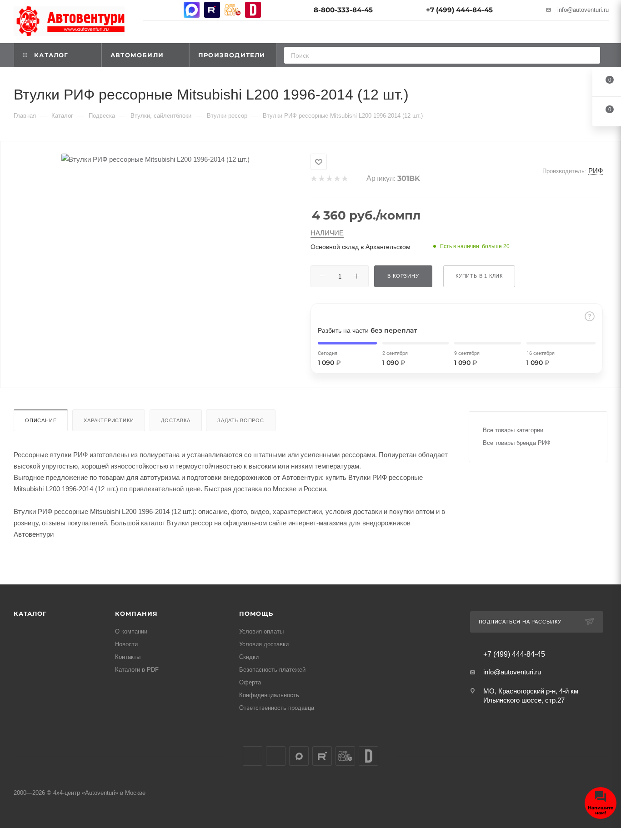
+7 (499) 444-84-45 (459, 9)
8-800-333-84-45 (343, 9)
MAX (192, 10)
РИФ (595, 171)
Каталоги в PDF (137, 669)
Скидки (249, 656)
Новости (126, 644)
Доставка (175, 420)
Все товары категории (513, 430)
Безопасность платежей (272, 669)
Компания (136, 613)
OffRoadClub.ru (232, 10)
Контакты (127, 656)
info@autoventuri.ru (583, 9)
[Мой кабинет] (605, 33)
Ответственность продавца (276, 707)
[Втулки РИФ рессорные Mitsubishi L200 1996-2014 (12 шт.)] (155, 159)
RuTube (212, 10)
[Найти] (590, 55)
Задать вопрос (240, 420)
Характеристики (109, 420)
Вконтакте (151, 10)
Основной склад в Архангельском (360, 246)
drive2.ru (253, 10)
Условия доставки (264, 644)
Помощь (256, 613)
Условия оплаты (261, 631)
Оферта (250, 682)
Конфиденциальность (269, 695)
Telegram (171, 10)
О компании (131, 631)
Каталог (30, 613)
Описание (40, 420)
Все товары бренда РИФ (517, 442)
